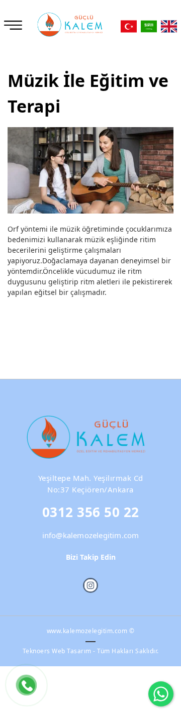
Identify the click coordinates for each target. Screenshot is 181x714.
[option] (90, 170)
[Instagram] (90, 585)
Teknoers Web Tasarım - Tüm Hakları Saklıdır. (91, 651)
